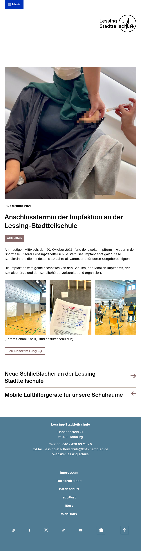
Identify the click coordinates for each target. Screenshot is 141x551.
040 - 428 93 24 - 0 (77, 444)
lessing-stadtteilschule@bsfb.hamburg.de (76, 449)
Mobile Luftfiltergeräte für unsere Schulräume (64, 394)
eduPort (69, 497)
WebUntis (69, 514)
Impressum (69, 472)
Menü (16, 4)
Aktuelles (14, 238)
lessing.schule (78, 454)
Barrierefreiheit (69, 481)
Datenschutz (69, 489)
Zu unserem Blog (23, 351)
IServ (69, 505)
